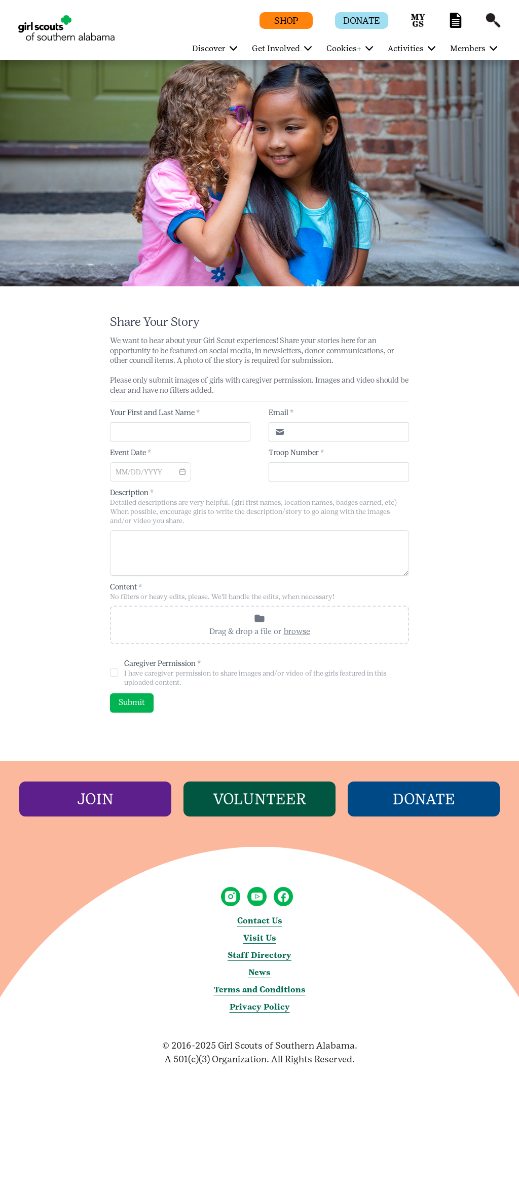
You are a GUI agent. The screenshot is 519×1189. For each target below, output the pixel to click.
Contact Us (259, 920)
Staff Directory (259, 955)
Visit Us (259, 938)
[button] (418, 25)
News (259, 972)
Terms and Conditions (260, 989)
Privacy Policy (260, 1007)
